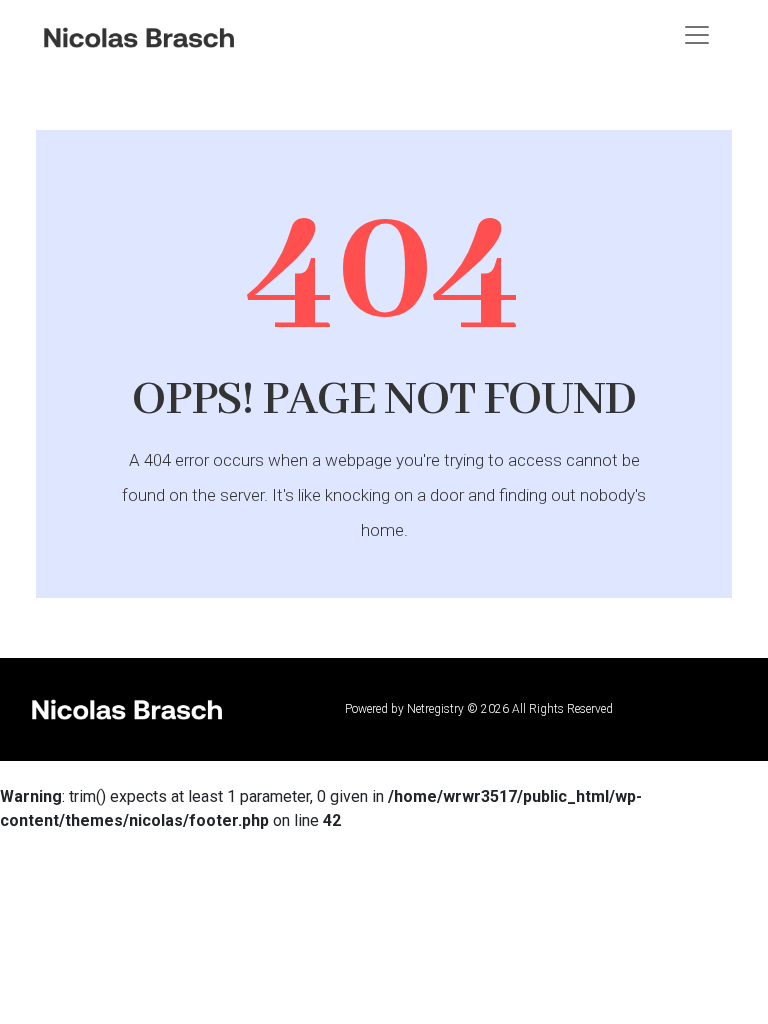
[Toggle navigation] (697, 35)
